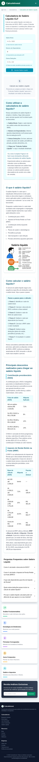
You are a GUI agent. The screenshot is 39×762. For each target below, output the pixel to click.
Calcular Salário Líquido (21, 70)
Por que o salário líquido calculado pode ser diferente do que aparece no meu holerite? (18, 596)
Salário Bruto (9, 37)
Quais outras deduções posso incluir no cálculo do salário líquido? (16, 588)
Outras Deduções (11, 58)
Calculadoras (13, 9)
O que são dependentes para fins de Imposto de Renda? (18, 581)
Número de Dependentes (13, 48)
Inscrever (31, 694)
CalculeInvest (13, 3)
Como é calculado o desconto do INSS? (16, 567)
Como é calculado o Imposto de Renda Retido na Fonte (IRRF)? (18, 573)
